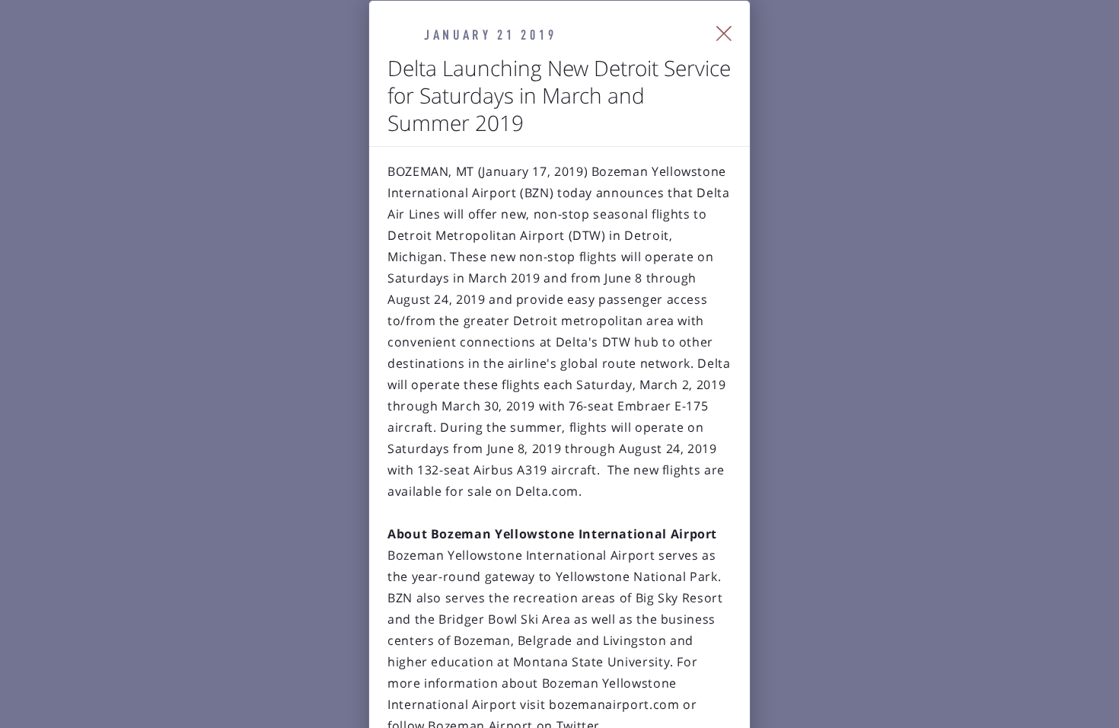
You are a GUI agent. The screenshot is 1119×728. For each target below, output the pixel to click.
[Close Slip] (724, 33)
